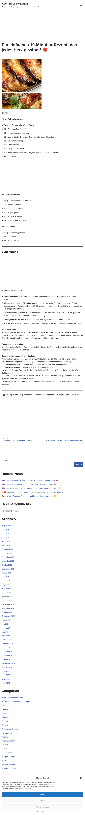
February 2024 (7, 644)
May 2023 (5, 679)
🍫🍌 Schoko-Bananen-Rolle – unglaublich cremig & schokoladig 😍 (29, 496)
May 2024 (5, 632)
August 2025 (7, 573)
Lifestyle (5, 745)
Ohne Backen (7, 753)
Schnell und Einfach (9, 768)
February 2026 (7, 549)
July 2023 (5, 671)
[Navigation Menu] (80, 5)
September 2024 (8, 616)
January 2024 (7, 648)
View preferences (42, 807)
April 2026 (6, 541)
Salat (4, 761)
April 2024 (6, 636)
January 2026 (7, 553)
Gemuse (5, 721)
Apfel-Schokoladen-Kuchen (12, 698)
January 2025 (7, 600)
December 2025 (8, 557)
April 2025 (6, 589)
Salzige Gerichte (8, 764)
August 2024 (7, 620)
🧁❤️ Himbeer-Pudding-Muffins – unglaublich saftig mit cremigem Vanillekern (32, 492)
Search (4, 460)
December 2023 (8, 652)
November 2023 (8, 655)
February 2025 (7, 596)
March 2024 (6, 640)
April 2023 (6, 683)
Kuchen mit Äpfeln (9, 741)
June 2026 (6, 533)
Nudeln (4, 749)
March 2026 (6, 545)
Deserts (5, 709)
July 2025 (5, 577)
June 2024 (6, 628)
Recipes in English (9, 757)
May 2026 (5, 537)
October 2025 (7, 565)
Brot (3, 705)
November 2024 (8, 608)
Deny (42, 801)
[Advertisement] (42, 26)
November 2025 (8, 561)
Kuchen (5, 737)
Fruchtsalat (6, 717)
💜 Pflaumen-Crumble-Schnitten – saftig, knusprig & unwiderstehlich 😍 (30, 480)
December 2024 (8, 604)
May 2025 (5, 585)
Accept (42, 795)
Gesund (5, 725)
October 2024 (7, 612)
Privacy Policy (41, 812)
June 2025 (6, 581)
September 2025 (8, 569)
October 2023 (7, 659)
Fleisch (4, 713)
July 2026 (5, 530)
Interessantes (7, 733)
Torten (4, 772)
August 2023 (7, 667)
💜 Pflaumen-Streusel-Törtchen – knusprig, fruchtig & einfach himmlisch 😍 (31, 488)
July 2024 (5, 624)
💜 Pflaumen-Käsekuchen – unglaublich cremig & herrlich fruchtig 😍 (29, 484)
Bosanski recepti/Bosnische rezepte (16, 701)
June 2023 (6, 675)
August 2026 (7, 526)
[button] (82, 778)
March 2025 (6, 593)
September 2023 (8, 663)
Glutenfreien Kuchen (10, 729)
